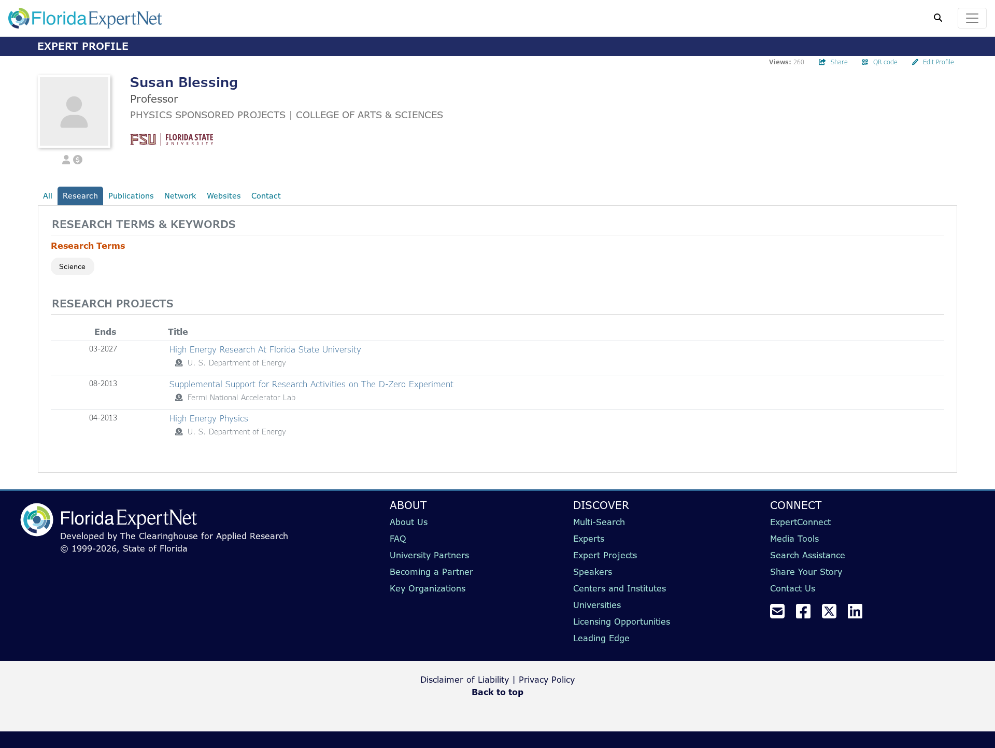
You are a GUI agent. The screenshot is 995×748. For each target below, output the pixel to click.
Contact (266, 196)
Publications (131, 196)
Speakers (592, 571)
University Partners (429, 555)
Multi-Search (599, 522)
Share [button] (839, 62)
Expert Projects (605, 555)
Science (72, 266)
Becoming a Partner (431, 571)
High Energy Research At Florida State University (265, 349)
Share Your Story (806, 571)
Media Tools (794, 538)
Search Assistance (807, 555)
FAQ (398, 538)
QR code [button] (885, 62)
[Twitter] (833, 614)
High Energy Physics (208, 418)
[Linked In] (859, 614)
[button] (66, 158)
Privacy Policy (547, 679)
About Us (409, 522)
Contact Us (792, 588)
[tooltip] (178, 362)
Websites (224, 196)
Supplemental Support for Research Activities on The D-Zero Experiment (311, 384)
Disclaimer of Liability (464, 679)
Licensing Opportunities (621, 621)
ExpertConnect (800, 522)
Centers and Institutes (619, 588)
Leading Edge (601, 638)
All (47, 196)
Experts (588, 538)
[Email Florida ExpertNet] (781, 614)
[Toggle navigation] (972, 18)
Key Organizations (427, 588)
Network (180, 196)
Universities (597, 605)
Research (80, 196)
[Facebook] (807, 614)
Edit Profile (938, 62)
